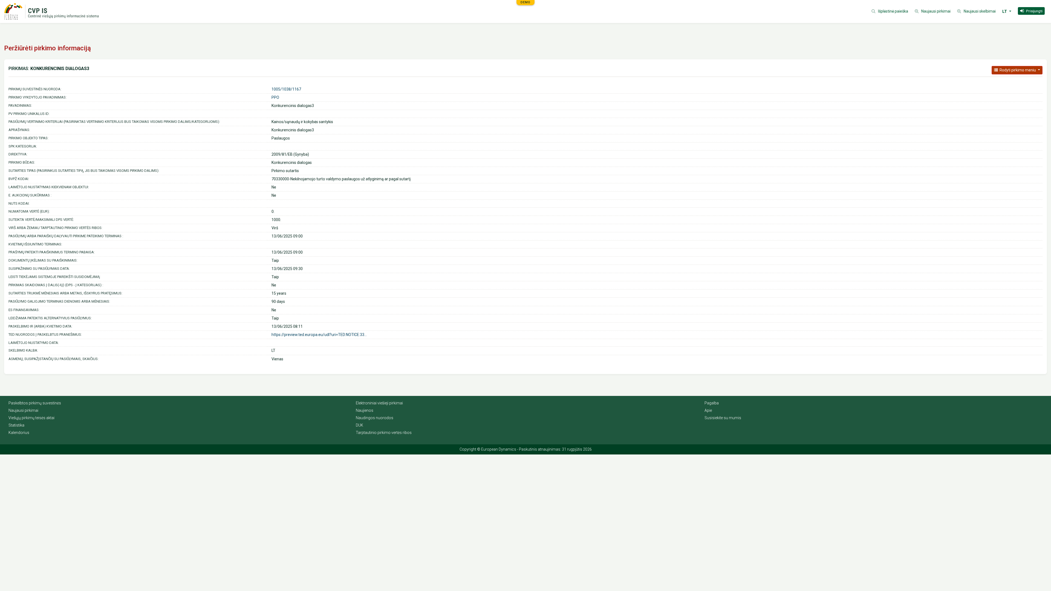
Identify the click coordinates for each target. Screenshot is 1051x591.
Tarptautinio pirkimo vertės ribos (384, 432)
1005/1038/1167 (286, 89)
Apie (708, 410)
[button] (1031, 11)
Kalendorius (18, 432)
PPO (275, 97)
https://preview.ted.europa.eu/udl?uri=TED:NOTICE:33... (319, 334)
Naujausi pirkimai (23, 410)
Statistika (16, 425)
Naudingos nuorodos (374, 418)
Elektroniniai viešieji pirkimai (379, 403)
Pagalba (711, 403)
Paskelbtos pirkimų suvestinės (34, 403)
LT (1005, 11)
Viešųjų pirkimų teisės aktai (31, 418)
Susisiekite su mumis (722, 418)
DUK (359, 425)
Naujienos (364, 410)
